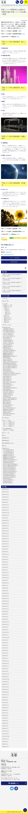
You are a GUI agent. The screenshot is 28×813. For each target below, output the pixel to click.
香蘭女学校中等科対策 (8, 409)
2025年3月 (4, 533)
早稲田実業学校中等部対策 (8, 363)
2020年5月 (4, 663)
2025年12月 (4, 510)
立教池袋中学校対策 (7, 395)
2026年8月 (4, 489)
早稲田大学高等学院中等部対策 (9, 362)
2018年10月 (4, 707)
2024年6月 (4, 556)
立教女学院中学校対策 (8, 392)
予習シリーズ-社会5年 (7, 424)
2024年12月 (4, 541)
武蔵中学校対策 (6, 379)
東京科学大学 (7, 318)
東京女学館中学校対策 (8, 372)
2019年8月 (4, 684)
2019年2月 (4, 699)
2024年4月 (4, 562)
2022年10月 (4, 608)
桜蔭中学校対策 (6, 377)
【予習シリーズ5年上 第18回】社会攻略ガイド (12, 290)
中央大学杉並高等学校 (8, 449)
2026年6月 (4, 494)
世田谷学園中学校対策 (8, 330)
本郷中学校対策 (6, 370)
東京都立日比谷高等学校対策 (9, 471)
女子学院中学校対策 (7, 341)
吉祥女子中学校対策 (7, 334)
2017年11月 (4, 733)
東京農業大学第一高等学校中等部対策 (11, 373)
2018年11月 (4, 705)
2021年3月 (4, 647)
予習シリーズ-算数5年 (7, 426)
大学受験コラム (6, 306)
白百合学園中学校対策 (8, 390)
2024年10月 (4, 546)
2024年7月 (4, 554)
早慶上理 (7, 313)
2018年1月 (4, 728)
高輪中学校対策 (6, 412)
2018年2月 (4, 725)
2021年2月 (4, 650)
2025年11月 (4, 512)
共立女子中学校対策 (7, 333)
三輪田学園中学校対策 (8, 328)
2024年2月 (4, 567)
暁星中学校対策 (6, 369)
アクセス (4, 298)
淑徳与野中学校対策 (7, 385)
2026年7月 (4, 491)
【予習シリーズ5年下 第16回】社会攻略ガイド (12, 282)
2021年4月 (4, 645)
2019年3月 (4, 697)
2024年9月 (4, 549)
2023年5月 (4, 590)
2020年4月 (4, 666)
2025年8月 (4, 520)
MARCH (6, 310)
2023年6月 (4, 588)
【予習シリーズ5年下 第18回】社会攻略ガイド (12, 274)
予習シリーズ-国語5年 (7, 421)
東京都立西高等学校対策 (8, 474)
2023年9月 (4, 580)
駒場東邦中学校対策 (7, 410)
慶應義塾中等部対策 (7, 353)
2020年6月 (4, 660)
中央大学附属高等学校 (8, 451)
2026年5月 (4, 497)
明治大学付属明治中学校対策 (9, 367)
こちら (23, 33)
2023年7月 (4, 585)
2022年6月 (4, 616)
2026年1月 (4, 507)
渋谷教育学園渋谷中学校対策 (9, 387)
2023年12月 (4, 572)
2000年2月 (4, 741)
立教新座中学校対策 (7, 393)
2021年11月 (4, 634)
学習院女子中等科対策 (8, 343)
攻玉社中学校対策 (7, 359)
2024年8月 (4, 551)
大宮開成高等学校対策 (8, 454)
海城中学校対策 (6, 383)
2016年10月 (4, 738)
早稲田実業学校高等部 (8, 462)
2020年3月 (4, 668)
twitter (12, 788)
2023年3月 (4, 595)
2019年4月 (4, 694)
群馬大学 (6, 322)
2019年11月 (4, 676)
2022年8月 (4, 614)
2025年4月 (4, 530)
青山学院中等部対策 (7, 405)
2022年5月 (4, 619)
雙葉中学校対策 (6, 403)
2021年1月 (4, 653)
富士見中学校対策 (7, 344)
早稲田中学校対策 (7, 360)
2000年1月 (4, 744)
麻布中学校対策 (6, 415)
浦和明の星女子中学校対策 (8, 382)
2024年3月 (4, 564)
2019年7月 (4, 686)
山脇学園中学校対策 (7, 346)
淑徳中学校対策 (6, 386)
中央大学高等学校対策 (8, 452)
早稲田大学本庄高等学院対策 (9, 459)
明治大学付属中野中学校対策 (9, 366)
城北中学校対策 (6, 337)
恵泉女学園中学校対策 (8, 351)
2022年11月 (4, 606)
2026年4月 (4, 499)
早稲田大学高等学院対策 (8, 461)
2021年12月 (4, 632)
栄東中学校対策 (6, 376)
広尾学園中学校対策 (7, 349)
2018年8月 (4, 710)
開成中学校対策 (6, 400)
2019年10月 (4, 679)
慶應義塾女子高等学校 (8, 455)
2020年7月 (4, 658)
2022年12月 (4, 603)
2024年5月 (4, 559)
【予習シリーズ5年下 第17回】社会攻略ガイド (12, 278)
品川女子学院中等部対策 (8, 336)
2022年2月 (4, 627)
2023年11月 (4, 575)
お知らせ (4, 301)
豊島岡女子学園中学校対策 (8, 399)
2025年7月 (4, 523)
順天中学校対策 (6, 406)
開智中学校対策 (6, 402)
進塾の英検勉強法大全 (7, 443)
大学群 (5, 309)
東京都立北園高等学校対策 (8, 467)
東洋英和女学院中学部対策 (8, 374)
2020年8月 (4, 655)
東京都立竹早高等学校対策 (8, 472)
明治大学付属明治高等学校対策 (9, 465)
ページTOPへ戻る (25, 810)
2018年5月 (4, 718)
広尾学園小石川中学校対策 (8, 350)
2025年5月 (4, 528)
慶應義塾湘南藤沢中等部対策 (9, 356)
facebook (16, 788)
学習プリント (5, 432)
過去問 (3, 445)
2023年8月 (4, 582)
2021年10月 (4, 637)
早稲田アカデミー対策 (8, 430)
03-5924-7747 (9, 252)
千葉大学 (6, 307)
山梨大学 (6, 315)
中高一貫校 (4, 417)
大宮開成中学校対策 (7, 340)
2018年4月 (4, 720)
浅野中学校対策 (6, 380)
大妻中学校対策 (6, 339)
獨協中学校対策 (6, 389)
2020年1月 (4, 671)
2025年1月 (4, 538)
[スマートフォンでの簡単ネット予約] (21, 2)
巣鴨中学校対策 (6, 347)
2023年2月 (4, 598)
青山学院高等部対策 (7, 482)
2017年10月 (4, 736)
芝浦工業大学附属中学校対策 (9, 397)
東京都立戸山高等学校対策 (8, 468)
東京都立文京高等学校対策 (8, 469)
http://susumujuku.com (9, 254)
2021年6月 (4, 642)
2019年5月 (4, 692)
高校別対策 (4, 448)
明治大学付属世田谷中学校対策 (9, 364)
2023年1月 (4, 601)
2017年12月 (4, 731)
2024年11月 (4, 543)
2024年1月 (4, 569)
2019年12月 (4, 673)
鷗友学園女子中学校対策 (8, 413)
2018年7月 (4, 712)
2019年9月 (4, 681)
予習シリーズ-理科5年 (7, 423)
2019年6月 (4, 689)
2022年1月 (4, 629)
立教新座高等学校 (7, 481)
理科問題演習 (5, 437)
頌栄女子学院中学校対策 (8, 408)
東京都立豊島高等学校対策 (8, 475)
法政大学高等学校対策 (8, 480)
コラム (11, 237)
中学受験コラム (17, 237)
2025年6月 (4, 525)
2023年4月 (4, 593)
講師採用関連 (5, 440)
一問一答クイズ (5, 324)
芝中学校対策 (6, 396)
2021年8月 (4, 640)
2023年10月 (4, 577)
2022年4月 (4, 621)
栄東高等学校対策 (7, 478)
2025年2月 (4, 536)
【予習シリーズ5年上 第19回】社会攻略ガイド (12, 286)
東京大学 (6, 316)
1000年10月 (4, 746)
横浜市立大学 (7, 319)
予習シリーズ (4, 239)
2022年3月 (4, 624)
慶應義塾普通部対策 (7, 354)
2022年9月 (4, 611)
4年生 (19, 31)
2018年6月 (4, 715)
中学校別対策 (24, 237)
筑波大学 (6, 320)
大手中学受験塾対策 (6, 428)
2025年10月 (4, 515)
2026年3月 (4, 502)
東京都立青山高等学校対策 (8, 477)
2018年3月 (4, 723)
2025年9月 (4, 517)
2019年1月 (4, 702)
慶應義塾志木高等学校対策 (8, 457)
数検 (3, 435)
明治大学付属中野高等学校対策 (9, 464)
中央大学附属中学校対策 (8, 331)
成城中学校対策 (6, 357)
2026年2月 (4, 504)
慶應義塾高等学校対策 (8, 458)
